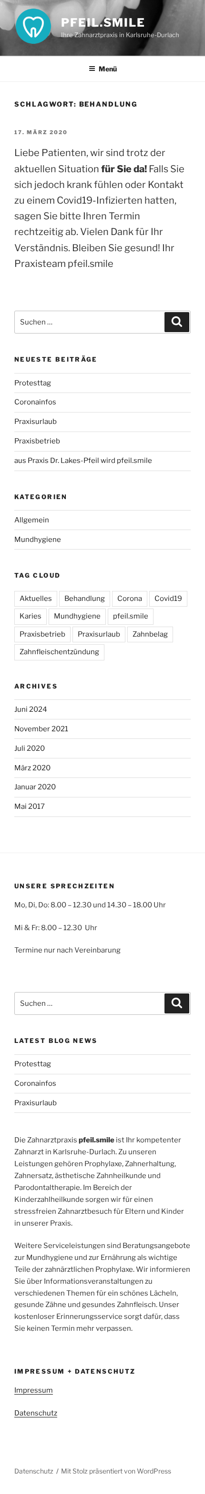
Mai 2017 (29, 806)
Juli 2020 (29, 748)
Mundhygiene (37, 539)
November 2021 (41, 729)
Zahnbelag (150, 634)
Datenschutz (35, 1413)
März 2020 (32, 768)
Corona (129, 598)
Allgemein (31, 520)
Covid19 (168, 598)
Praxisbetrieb (37, 441)
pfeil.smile (103, 22)
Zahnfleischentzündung (59, 652)
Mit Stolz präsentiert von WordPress (116, 1471)
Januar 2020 (35, 787)
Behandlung (84, 598)
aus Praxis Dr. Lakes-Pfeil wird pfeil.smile (83, 460)
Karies (30, 616)
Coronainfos (35, 402)
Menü (108, 69)
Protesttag (32, 383)
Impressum (33, 1390)
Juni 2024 (30, 709)
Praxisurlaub (35, 421)
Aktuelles (36, 598)
